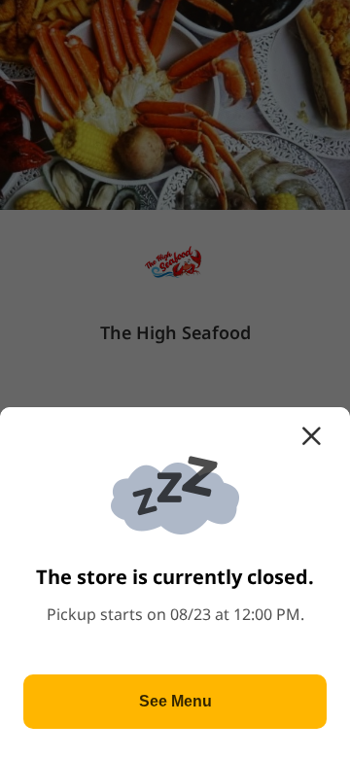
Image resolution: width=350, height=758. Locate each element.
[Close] (311, 436)
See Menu (175, 701)
